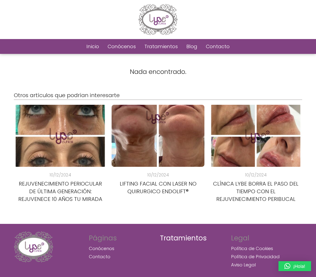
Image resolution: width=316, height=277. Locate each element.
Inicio (92, 46)
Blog (191, 46)
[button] (294, 266)
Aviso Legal (243, 265)
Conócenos (122, 46)
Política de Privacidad (255, 257)
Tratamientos (161, 46)
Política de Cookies (252, 248)
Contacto (218, 46)
